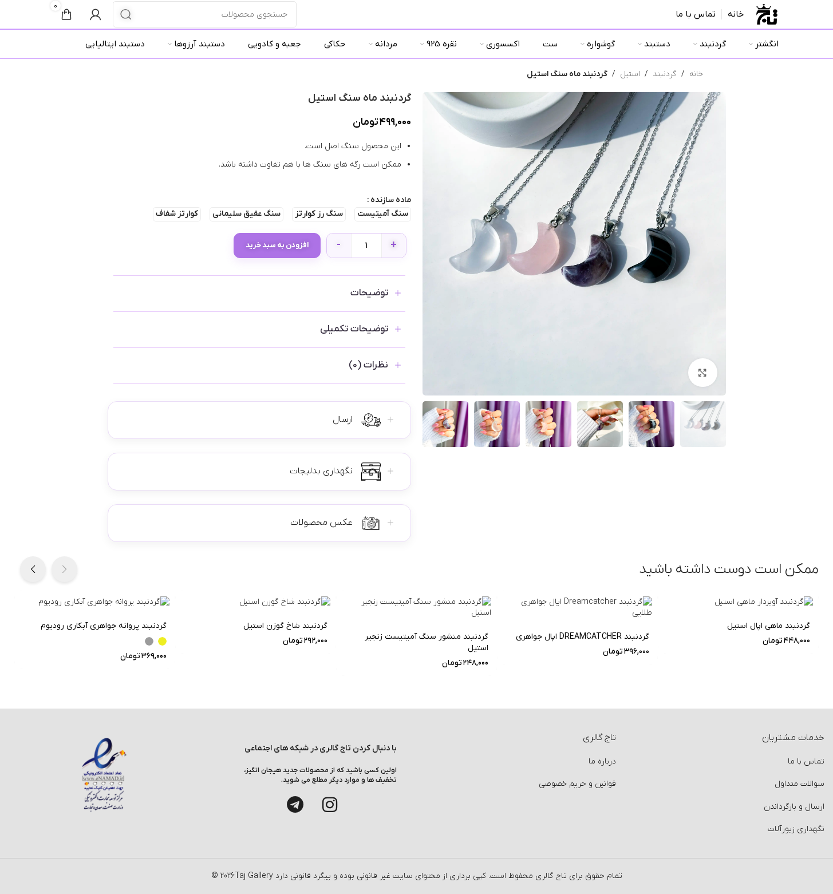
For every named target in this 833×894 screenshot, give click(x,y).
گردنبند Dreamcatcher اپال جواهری (582, 636)
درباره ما (602, 761)
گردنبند (665, 74)
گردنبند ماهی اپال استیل (768, 625)
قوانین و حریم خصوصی (577, 783)
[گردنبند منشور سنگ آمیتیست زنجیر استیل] (416, 607)
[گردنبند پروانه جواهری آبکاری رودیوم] (94, 602)
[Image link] (104, 774)
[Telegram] (295, 804)
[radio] (382, 214)
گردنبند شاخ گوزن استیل (285, 625)
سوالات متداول (799, 783)
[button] (64, 569)
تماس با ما (806, 761)
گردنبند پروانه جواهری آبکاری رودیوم (104, 625)
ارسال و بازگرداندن (794, 806)
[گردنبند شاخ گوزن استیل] (255, 602)
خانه (696, 74)
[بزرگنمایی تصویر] (702, 372)
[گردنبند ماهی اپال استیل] (738, 602)
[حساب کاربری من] (95, 14)
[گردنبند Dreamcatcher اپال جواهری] (577, 607)
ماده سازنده (390, 200)
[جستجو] (126, 14)
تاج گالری (550, 876)
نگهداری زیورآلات (796, 829)
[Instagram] (329, 804)
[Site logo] (767, 14)
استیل (630, 74)
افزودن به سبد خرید (277, 245)
